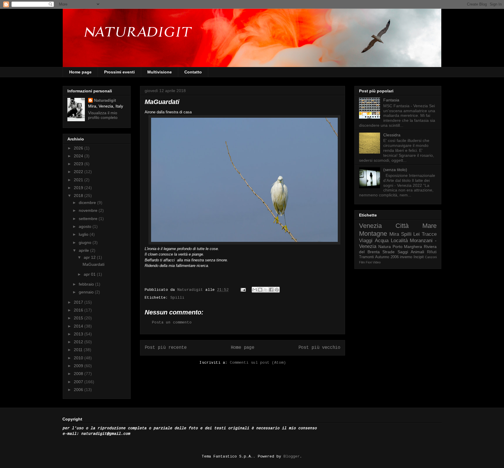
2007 (79, 381)
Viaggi (365, 240)
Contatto (193, 72)
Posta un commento (172, 322)
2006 (79, 389)
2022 (79, 171)
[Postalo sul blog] (260, 290)
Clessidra (391, 135)
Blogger (292, 456)
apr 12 (90, 257)
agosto (85, 226)
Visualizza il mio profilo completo (103, 115)
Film (362, 262)
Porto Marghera (407, 246)
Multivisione (159, 72)
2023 (79, 163)
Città (402, 225)
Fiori (369, 262)
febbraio (87, 284)
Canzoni (431, 257)
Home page (80, 72)
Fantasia (391, 100)
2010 (79, 358)
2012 (79, 341)
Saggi (403, 251)
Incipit (419, 257)
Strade (388, 251)
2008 (79, 373)
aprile (84, 250)
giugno (85, 242)
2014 (79, 326)
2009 (79, 365)
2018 (79, 195)
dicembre (88, 202)
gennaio (87, 292)
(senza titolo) (395, 169)
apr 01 (90, 274)
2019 (79, 187)
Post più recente (166, 347)
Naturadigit (191, 290)
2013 (79, 334)
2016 (79, 310)
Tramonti (366, 257)
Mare (429, 225)
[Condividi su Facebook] (271, 290)
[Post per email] (243, 290)
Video (377, 262)
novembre (89, 210)
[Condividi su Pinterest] (277, 290)
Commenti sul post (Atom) (258, 362)
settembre (89, 218)
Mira (394, 234)
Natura (384, 246)
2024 (79, 156)
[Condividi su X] (266, 290)
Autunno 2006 (386, 257)
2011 (79, 349)
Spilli (177, 297)
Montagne (373, 233)
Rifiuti (432, 252)
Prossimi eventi (119, 72)
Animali (417, 251)
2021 (79, 179)
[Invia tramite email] (255, 290)
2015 (79, 318)
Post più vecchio (319, 347)
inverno (406, 257)
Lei (416, 234)
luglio (84, 234)
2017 (79, 302)
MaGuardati (93, 264)
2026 (79, 148)
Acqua (381, 240)
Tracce (429, 234)
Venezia (370, 225)
